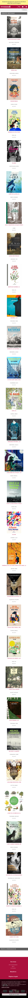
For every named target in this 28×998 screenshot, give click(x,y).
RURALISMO (14, 70)
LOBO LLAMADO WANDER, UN (14, 844)
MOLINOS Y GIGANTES (14, 751)
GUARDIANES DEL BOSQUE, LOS (14, 472)
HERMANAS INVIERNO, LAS (14, 441)
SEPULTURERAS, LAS (14, 720)
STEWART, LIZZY (14, 537)
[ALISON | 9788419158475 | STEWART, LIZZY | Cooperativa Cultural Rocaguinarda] (14, 522)
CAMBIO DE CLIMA (14, 937)
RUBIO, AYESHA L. (14, 475)
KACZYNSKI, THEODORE (14, 42)
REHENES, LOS (14, 318)
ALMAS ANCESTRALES (14, 256)
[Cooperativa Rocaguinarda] (5, 6)
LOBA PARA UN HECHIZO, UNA (14, 782)
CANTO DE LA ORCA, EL (14, 194)
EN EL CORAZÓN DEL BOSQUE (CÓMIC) (14, 225)
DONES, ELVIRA (14, 104)
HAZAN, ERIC (14, 506)
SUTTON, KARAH (14, 785)
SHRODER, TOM (14, 259)
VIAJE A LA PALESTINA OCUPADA (14, 503)
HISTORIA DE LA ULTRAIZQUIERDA (14, 875)
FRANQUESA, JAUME (14, 754)
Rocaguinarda (13, 965)
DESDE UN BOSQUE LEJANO (14, 39)
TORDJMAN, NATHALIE (14, 816)
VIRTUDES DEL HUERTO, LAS (14, 658)
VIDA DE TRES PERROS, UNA (14, 627)
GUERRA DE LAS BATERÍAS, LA (14, 349)
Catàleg (13, 968)
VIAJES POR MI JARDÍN (14, 689)
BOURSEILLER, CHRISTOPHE (14, 878)
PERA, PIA (14, 135)
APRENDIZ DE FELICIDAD (14, 132)
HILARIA (14, 163)
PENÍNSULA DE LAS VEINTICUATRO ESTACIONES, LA (14, 565)
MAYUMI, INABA (14, 568)
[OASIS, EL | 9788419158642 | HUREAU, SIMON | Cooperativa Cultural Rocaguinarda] (14, 398)
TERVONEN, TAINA (14, 723)
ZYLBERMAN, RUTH (14, 382)
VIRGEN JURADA (14, 101)
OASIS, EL (14, 410)
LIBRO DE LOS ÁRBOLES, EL (14, 813)
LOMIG (14, 228)
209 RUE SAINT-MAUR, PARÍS (14, 380)
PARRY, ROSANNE (14, 197)
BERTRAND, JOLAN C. (14, 444)
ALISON (14, 534)
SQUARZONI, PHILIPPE (14, 599)
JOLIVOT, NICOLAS (14, 692)
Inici (13, 966)
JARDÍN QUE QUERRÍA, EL (14, 287)
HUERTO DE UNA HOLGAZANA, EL (14, 906)
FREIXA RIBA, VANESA (14, 73)
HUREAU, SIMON (14, 413)
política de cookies (5, 987)
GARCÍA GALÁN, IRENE (14, 166)
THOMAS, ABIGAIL (14, 630)
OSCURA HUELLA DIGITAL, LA (14, 596)
